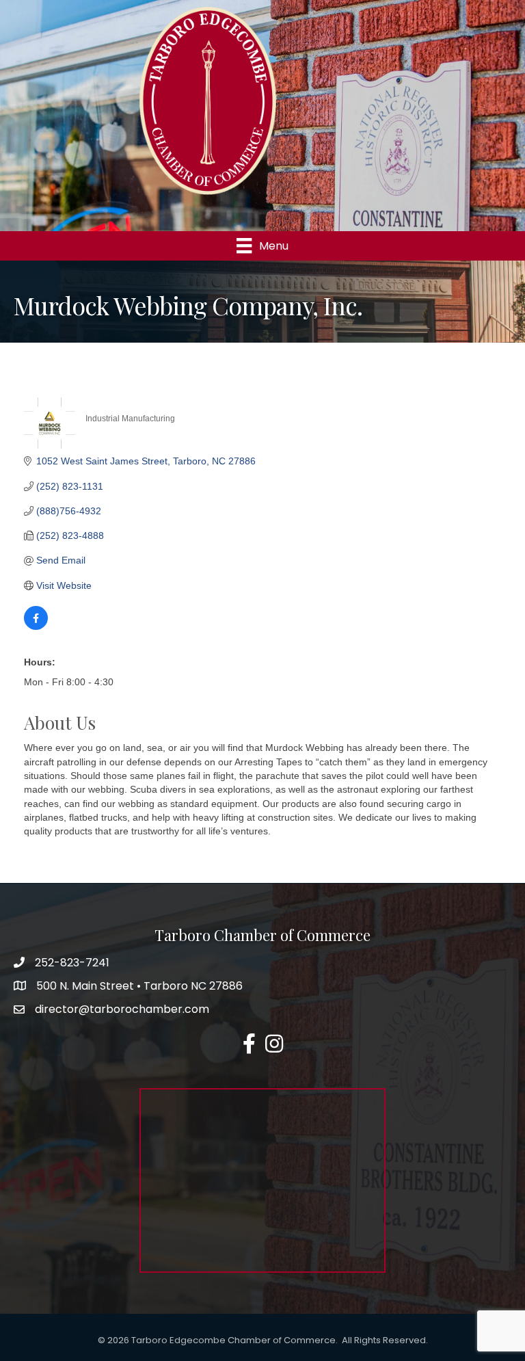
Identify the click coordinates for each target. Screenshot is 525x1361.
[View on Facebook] (36, 626)
